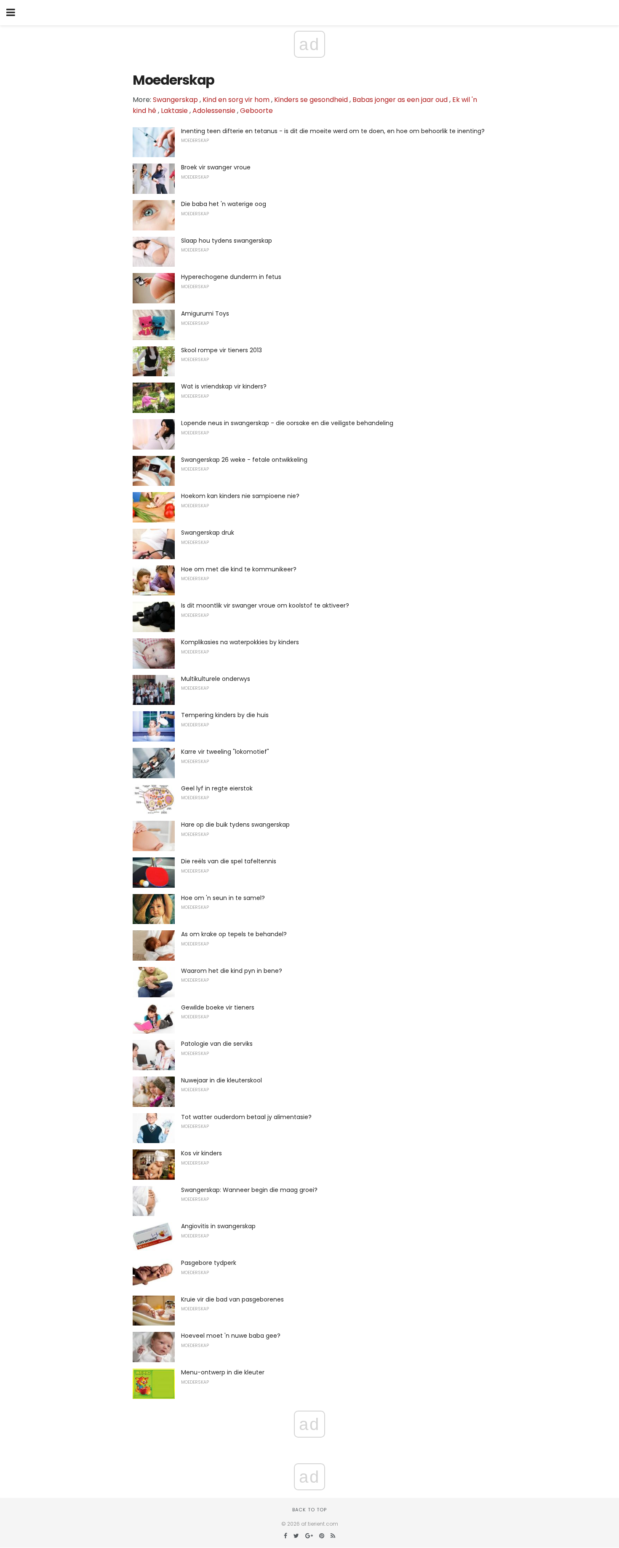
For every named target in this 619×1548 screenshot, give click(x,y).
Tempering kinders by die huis (225, 715)
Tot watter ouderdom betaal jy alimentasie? (246, 1117)
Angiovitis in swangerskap (218, 1226)
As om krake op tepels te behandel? (234, 934)
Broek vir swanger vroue (216, 167)
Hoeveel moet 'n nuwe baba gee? (230, 1335)
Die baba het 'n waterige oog (223, 204)
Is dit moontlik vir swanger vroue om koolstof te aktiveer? (265, 605)
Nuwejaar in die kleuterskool (221, 1080)
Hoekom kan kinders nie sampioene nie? (240, 496)
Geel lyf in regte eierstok (217, 788)
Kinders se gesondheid (311, 99)
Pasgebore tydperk (208, 1263)
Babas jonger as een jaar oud (400, 99)
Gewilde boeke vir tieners (217, 1007)
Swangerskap (175, 99)
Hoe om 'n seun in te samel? (223, 898)
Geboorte (256, 110)
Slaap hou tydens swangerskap (226, 240)
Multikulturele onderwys (215, 679)
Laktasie (174, 110)
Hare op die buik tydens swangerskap (235, 824)
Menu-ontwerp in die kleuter (222, 1372)
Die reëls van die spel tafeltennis (228, 861)
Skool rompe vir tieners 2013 (221, 350)
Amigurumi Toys (205, 313)
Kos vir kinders (201, 1153)
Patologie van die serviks (217, 1043)
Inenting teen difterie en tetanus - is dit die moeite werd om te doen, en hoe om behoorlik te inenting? (333, 131)
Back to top (309, 1509)
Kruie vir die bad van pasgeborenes (232, 1299)
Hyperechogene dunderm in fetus (231, 277)
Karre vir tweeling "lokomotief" (225, 751)
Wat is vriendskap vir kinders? (224, 386)
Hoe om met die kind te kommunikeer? (238, 569)
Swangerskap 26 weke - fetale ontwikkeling (244, 459)
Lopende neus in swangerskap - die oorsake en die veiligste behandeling (287, 423)
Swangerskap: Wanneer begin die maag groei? (249, 1190)
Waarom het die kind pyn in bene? (231, 971)
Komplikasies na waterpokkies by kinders (240, 642)
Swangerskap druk (207, 532)
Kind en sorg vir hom (236, 99)
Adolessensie (213, 110)
